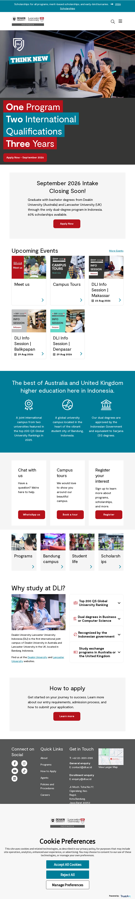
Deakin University (37, 657)
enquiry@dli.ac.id (81, 778)
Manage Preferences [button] (67, 885)
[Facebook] (15, 763)
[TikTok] (24, 771)
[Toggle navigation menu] (120, 21)
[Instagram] (24, 763)
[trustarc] (125, 896)
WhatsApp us (31, 514)
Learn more (66, 716)
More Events (116, 250)
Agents (44, 777)
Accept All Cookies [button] (67, 864)
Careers (45, 794)
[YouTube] (15, 771)
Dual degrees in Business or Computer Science (97, 618)
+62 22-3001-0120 (82, 757)
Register (108, 514)
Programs (46, 764)
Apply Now (66, 223)
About (44, 757)
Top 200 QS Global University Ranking (93, 603)
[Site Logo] (28, 21)
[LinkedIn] (14, 778)
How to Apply (48, 771)
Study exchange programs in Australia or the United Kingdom (97, 652)
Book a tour (70, 514)
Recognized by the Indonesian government (96, 634)
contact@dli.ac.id (82, 767)
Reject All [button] (68, 874)
